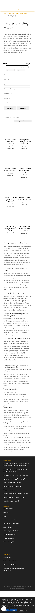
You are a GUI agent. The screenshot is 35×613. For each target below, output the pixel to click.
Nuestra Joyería (8, 509)
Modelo (6, 79)
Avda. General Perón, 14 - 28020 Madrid (15, 475)
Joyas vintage (7, 527)
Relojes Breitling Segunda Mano (17, 13)
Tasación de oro (8, 538)
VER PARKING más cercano (12, 482)
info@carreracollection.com (12, 486)
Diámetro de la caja (9, 89)
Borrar (23, 108)
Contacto (6, 512)
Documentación (8, 93)
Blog (5, 516)
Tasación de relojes (9, 534)
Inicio (5, 13)
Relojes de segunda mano (11, 523)
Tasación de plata (9, 542)
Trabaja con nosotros (10, 520)
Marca (6, 74)
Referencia (7, 98)
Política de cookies (9, 564)
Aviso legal (7, 557)
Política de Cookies (12, 607)
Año (5, 84)
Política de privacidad (10, 561)
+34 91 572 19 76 (8, 479)
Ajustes (21, 610)
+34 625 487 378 (20, 479)
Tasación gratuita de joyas (11, 531)
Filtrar (10, 108)
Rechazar (13, 610)
